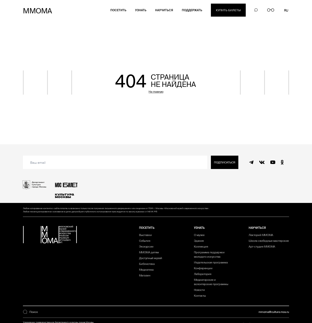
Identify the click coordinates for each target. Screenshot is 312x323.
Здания (199, 241)
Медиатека (146, 270)
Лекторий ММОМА (261, 235)
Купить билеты (228, 10)
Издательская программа (211, 262)
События (144, 241)
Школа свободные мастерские (269, 241)
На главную (156, 92)
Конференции (203, 268)
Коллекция (201, 246)
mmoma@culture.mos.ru (274, 312)
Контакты (200, 296)
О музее (199, 235)
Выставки (145, 235)
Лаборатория (202, 274)
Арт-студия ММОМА (262, 246)
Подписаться (224, 162)
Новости (199, 290)
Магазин (144, 275)
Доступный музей (150, 258)
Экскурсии (146, 246)
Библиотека (147, 264)
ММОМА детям (149, 252)
